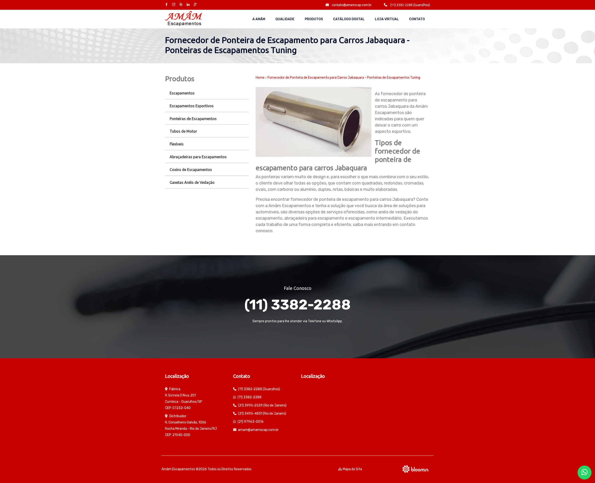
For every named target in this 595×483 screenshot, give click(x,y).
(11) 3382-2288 (297, 305)
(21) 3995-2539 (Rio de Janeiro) (262, 405)
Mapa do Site (352, 469)
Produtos (314, 19)
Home (260, 78)
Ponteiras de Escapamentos (193, 119)
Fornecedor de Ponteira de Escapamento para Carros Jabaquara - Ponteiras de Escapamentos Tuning (344, 78)
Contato (417, 19)
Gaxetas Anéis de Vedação (192, 182)
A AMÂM (258, 19)
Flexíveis (177, 144)
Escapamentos (182, 93)
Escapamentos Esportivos (192, 106)
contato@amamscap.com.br (351, 5)
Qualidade (284, 19)
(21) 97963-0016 (251, 422)
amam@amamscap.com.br (258, 430)
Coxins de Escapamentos (191, 170)
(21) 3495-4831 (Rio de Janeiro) (262, 414)
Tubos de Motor (183, 131)
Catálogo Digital (349, 19)
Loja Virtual (387, 19)
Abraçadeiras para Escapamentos (198, 157)
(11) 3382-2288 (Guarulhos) (410, 5)
